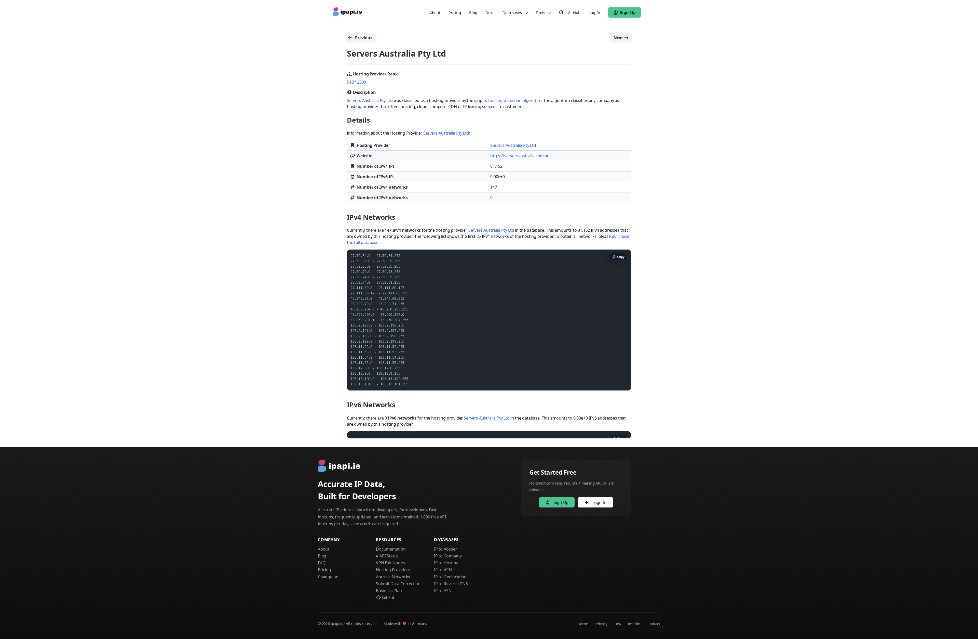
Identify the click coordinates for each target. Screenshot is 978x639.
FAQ (321, 563)
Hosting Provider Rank (375, 74)
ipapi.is (337, 623)
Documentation (391, 549)
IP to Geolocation (450, 577)
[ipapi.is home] (348, 12)
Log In (594, 12)
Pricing (455, 12)
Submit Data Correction (398, 583)
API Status (389, 556)
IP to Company (448, 556)
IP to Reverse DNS (451, 583)
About (434, 12)
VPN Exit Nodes (390, 563)
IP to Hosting (446, 563)
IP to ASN (442, 590)
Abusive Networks (393, 577)
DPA (617, 623)
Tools (540, 12)
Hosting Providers (393, 569)
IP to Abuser (445, 549)
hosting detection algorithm (514, 100)
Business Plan (389, 590)
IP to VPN (443, 569)
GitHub (388, 597)
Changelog (328, 577)
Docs (489, 12)
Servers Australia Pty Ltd (370, 100)
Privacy (601, 623)
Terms (583, 623)
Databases (512, 12)
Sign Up (628, 12)
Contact (653, 623)
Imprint (634, 623)
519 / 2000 (356, 82)
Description (364, 92)
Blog (473, 12)
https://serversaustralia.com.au (520, 156)
